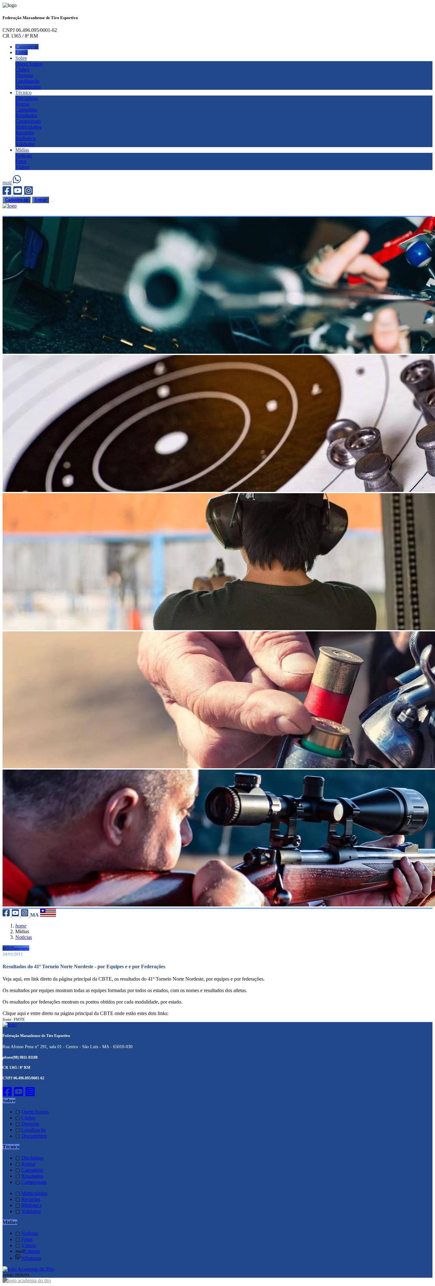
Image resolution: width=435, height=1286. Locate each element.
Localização (27, 81)
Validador (25, 144)
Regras (22, 104)
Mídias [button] (22, 150)
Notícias (23, 155)
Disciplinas (26, 98)
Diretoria (24, 75)
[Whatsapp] (17, 182)
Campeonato (28, 121)
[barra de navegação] (51, 201)
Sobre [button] (21, 58)
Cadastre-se (27, 46)
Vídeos (22, 167)
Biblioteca (25, 138)
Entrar (21, 52)
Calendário (26, 109)
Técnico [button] (23, 92)
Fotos (20, 161)
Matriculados (28, 127)
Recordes (24, 132)
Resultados (26, 115)
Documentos (28, 86)
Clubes (22, 69)
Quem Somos (29, 64)
